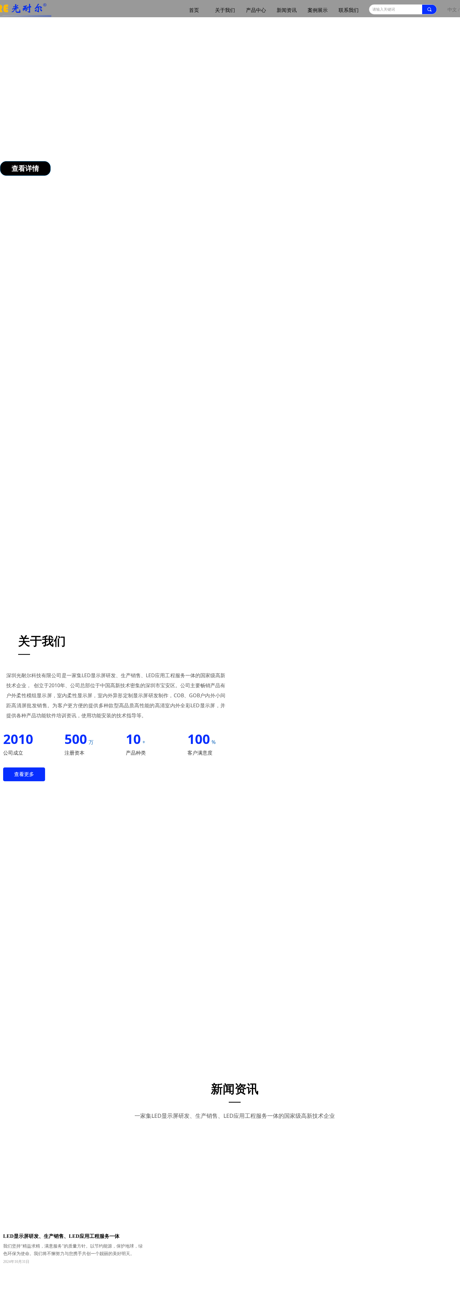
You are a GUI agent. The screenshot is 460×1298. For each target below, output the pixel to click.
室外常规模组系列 (223, 383)
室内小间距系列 (308, 383)
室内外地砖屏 (267, 383)
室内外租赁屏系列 (174, 383)
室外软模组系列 (82, 383)
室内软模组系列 (127, 383)
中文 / (453, 9)
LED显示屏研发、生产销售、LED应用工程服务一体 (275, 1142)
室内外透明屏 (350, 383)
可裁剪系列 (43, 383)
